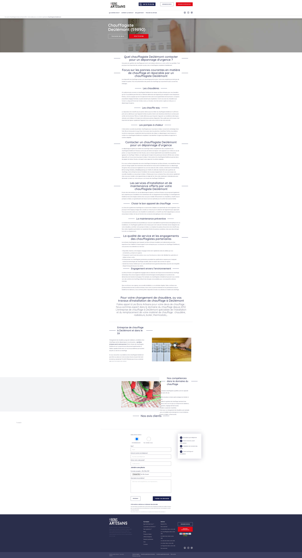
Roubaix (132, 170)
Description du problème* (138, 478)
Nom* (132, 446)
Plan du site (173, 554)
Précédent (135, 498)
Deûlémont (169, 65)
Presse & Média (147, 534)
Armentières (175, 167)
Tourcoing (126, 170)
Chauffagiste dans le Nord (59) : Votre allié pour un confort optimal (28, 17)
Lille (136, 170)
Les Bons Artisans (115, 554)
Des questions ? (139, 12)
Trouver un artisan (151, 12)
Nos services (164, 548)
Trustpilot (18, 422)
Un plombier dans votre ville (168, 529)
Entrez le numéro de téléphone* (139, 453)
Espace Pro (164, 524)
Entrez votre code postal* (138, 460)
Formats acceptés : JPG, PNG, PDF (140, 471)
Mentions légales (135, 554)
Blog (144, 531)
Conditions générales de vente (163, 554)
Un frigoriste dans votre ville (168, 545)
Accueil (7, 17)
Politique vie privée (136, 556)
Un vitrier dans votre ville (167, 543)
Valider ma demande (162, 498)
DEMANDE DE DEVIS (166, 4)
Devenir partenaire (148, 539)
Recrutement (164, 526)
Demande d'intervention (184, 4)
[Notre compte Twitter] (192, 13)
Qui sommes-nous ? (114, 12)
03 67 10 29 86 (139, 36)
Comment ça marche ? (127, 12)
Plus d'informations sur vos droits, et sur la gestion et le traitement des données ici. (148, 511)
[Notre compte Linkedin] (185, 13)
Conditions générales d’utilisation (148, 554)
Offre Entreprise (147, 536)
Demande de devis (118, 36)
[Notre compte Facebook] (188, 13)
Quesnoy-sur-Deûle (145, 170)
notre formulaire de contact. (119, 361)
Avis (144, 542)
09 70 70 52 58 (148, 4)
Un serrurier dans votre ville (168, 540)
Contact (145, 544)
